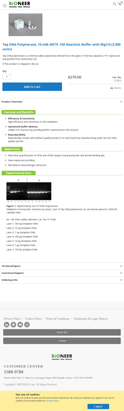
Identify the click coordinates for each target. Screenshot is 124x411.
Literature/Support (13, 272)
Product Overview (12, 101)
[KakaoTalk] (13, 324)
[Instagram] (27, 324)
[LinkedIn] (6, 324)
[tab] (62, 101)
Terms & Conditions (58, 318)
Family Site (62, 332)
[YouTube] (20, 324)
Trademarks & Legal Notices (91, 318)
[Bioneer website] (19, 5)
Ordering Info (10, 279)
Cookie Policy (52, 400)
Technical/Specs (11, 266)
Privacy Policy (12, 318)
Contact (62, 341)
